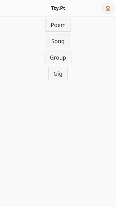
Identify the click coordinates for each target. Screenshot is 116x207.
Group (58, 57)
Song (58, 41)
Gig (58, 73)
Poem (58, 25)
